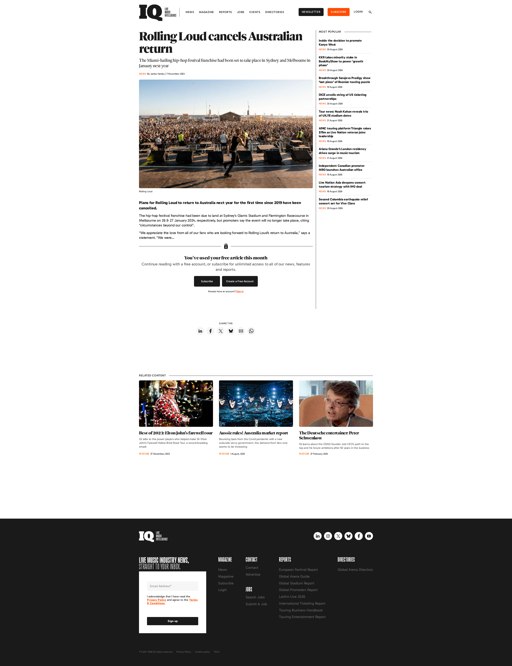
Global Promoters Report (298, 590)
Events (254, 12)
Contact (252, 567)
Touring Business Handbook (301, 610)
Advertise (253, 574)
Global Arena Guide (294, 576)
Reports (225, 12)
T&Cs (217, 651)
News (190, 12)
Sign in (240, 291)
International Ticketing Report (302, 603)
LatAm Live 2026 (292, 596)
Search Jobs (255, 597)
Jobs (240, 12)
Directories (274, 12)
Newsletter (311, 12)
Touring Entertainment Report (302, 617)
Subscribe (338, 12)
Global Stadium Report (296, 583)
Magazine (206, 12)
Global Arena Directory (355, 569)
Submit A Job (256, 604)
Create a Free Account (240, 281)
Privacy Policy (183, 651)
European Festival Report (298, 569)
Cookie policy (202, 651)
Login (358, 11)
